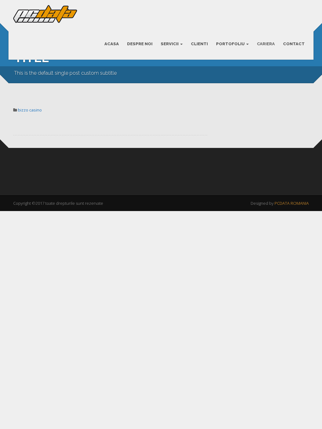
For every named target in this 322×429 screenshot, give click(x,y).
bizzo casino (30, 110)
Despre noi (140, 43)
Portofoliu (231, 43)
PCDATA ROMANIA (292, 203)
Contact (294, 43)
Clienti (199, 43)
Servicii (170, 43)
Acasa (111, 43)
